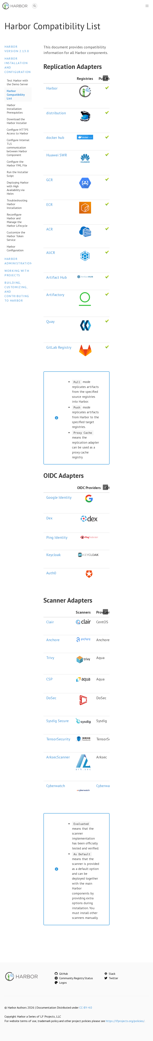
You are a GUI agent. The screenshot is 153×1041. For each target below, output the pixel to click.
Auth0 (51, 573)
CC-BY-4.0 (85, 1007)
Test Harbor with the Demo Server (17, 82)
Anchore (53, 639)
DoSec (51, 697)
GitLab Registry (58, 347)
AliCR (50, 252)
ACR (49, 229)
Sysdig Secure (57, 720)
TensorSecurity (58, 739)
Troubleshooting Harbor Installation (17, 204)
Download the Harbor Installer (17, 121)
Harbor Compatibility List (16, 94)
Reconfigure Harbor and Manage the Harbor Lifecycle (17, 220)
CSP (49, 679)
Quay (50, 321)
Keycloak (53, 554)
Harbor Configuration (15, 248)
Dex (49, 518)
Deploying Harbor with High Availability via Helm (18, 188)
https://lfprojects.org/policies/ (125, 1021)
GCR (49, 179)
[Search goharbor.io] (34, 6)
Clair (50, 622)
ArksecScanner (58, 757)
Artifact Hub (56, 277)
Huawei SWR (56, 155)
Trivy (50, 657)
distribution (56, 113)
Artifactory (55, 294)
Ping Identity (56, 537)
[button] (147, 6)
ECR (49, 204)
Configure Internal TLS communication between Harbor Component (18, 147)
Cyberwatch (55, 785)
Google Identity (58, 497)
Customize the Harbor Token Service (16, 236)
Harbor (51, 88)
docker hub (55, 137)
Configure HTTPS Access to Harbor (17, 131)
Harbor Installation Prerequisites (15, 108)
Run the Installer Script (17, 174)
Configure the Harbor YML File (17, 163)
